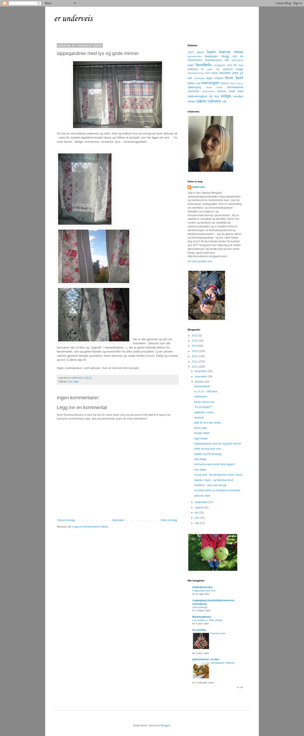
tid (211, 96)
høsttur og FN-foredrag (208, 454)
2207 (191, 52)
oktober (200, 381)
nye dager (200, 469)
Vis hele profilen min (200, 261)
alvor (200, 52)
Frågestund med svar (204, 590)
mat (198, 83)
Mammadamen (201, 616)
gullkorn (228, 69)
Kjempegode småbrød (223, 662)
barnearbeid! (202, 386)
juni (197, 517)
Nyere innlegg (66, 520)
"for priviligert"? (203, 407)
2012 (195, 356)
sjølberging (194, 87)
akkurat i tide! (202, 495)
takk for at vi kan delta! (207, 422)
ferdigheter (220, 65)
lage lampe (201, 438)
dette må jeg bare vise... (208, 448)
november (201, 376)
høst (214, 73)
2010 (195, 366)
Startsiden (118, 520)
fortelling (193, 69)
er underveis (73, 19)
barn (211, 51)
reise (232, 83)
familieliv (204, 64)
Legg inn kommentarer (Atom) (90, 526)
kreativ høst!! (201, 433)
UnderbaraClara (202, 587)
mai (197, 523)
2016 (195, 335)
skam (209, 87)
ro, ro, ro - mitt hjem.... (207, 391)
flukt (241, 65)
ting (217, 96)
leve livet (234, 77)
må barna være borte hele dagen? (215, 464)
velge (226, 96)
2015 (195, 340)
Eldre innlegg (169, 520)
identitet (225, 73)
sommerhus (208, 91)
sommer (193, 91)
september (201, 502)
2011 (195, 361)
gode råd (213, 69)
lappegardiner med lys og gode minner (217, 443)
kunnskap (199, 78)
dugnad (199, 417)
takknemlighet (197, 96)
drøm (191, 65)
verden (238, 96)
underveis (198, 187)
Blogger (165, 725)
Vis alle (240, 687)
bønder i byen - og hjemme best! (213, 480)
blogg (225, 56)
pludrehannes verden (205, 659)
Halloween (200, 396)
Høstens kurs (218, 633)
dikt (227, 60)
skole (219, 87)
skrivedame (235, 87)
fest (229, 65)
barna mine (231, 51)
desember (201, 371)
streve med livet (230, 91)
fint (235, 65)
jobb (235, 73)
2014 (195, 345)
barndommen (195, 56)
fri (202, 69)
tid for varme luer (204, 402)
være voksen (208, 101)
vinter (191, 101)
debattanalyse (213, 60)
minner (224, 83)
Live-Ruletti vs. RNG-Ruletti (207, 620)
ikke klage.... (201, 459)
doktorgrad (237, 60)
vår (224, 101)
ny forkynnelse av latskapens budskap (217, 490)
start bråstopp (199, 607)
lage (76, 381)
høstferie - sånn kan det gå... (211, 485)
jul (241, 73)
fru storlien (199, 630)
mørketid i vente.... (205, 412)
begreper (211, 56)
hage (239, 69)
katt (190, 78)
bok (235, 56)
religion (239, 83)
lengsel (219, 78)
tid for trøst (200, 428)
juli (197, 512)
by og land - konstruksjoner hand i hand (218, 474)
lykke (191, 83)
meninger (210, 82)
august (199, 507)
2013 (195, 351)
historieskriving (196, 73)
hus (71, 381)
